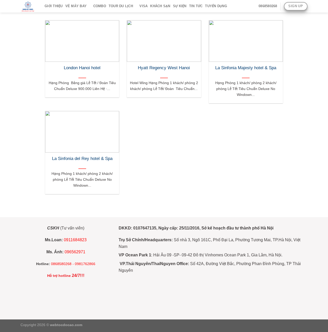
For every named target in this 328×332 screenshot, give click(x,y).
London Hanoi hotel (82, 67)
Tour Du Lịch (121, 6)
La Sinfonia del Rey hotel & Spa (82, 158)
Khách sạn (160, 6)
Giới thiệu (54, 6)
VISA (143, 6)
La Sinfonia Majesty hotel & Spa (245, 67)
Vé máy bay (76, 6)
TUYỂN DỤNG (216, 6)
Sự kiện (180, 6)
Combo (99, 6)
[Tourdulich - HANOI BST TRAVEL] (28, 6)
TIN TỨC (196, 6)
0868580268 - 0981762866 (73, 264)
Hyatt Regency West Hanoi (164, 67)
